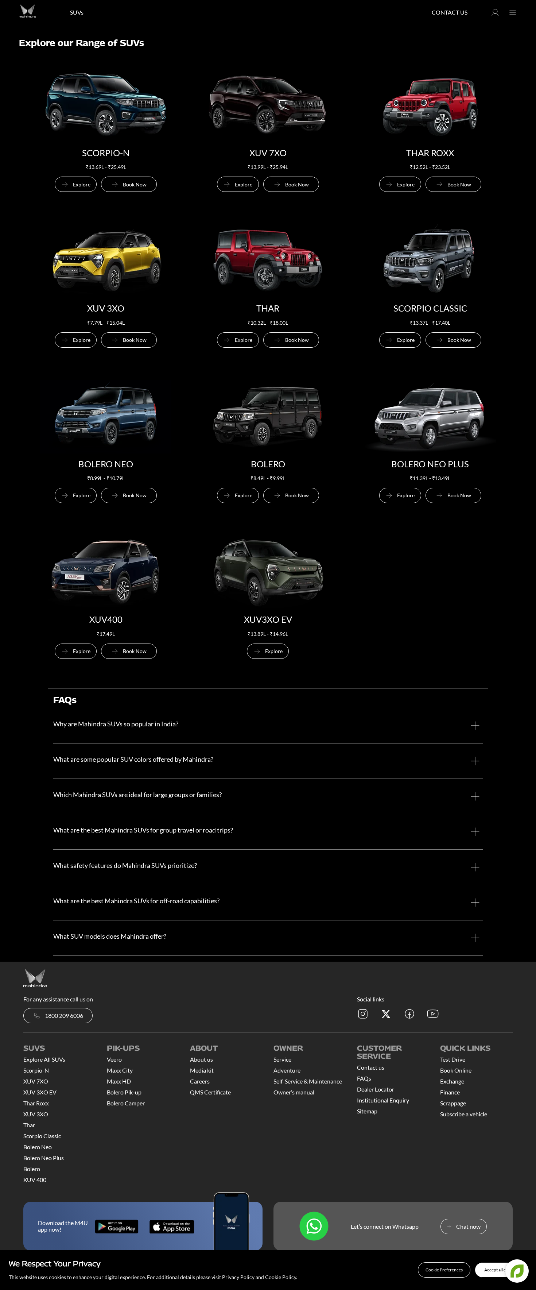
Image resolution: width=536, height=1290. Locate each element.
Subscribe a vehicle (463, 1114)
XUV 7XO (35, 1081)
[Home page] (35, 977)
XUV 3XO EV (40, 1092)
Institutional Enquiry (383, 1100)
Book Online (455, 1070)
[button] (444, 1270)
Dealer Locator (375, 1089)
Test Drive (452, 1059)
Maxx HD (119, 1081)
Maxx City (120, 1070)
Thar (29, 1124)
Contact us (370, 1067)
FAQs (364, 1078)
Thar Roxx (36, 1103)
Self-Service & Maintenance (307, 1081)
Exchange (452, 1081)
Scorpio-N (36, 1070)
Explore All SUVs (44, 1059)
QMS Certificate (210, 1092)
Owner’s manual (293, 1092)
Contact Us (449, 12)
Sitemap (367, 1111)
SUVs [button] (76, 12)
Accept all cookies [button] (501, 1269)
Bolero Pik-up (124, 1092)
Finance (450, 1092)
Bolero (31, 1168)
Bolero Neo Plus (43, 1157)
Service (282, 1059)
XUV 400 (34, 1179)
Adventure (286, 1070)
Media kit (202, 1070)
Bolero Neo (37, 1146)
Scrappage (453, 1103)
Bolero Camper (126, 1103)
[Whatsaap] (314, 1227)
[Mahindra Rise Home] (27, 12)
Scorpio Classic (42, 1135)
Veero (114, 1059)
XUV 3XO (35, 1114)
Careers (200, 1081)
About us (201, 1059)
